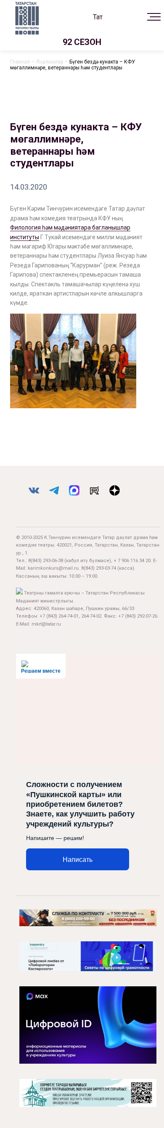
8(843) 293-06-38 (45, 560)
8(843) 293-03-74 (98, 568)
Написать (78, 859)
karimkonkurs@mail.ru (53, 568)
